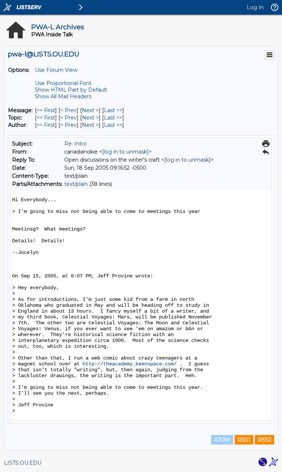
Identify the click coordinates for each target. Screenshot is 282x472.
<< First (46, 110)
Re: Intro (75, 143)
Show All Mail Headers (63, 96)
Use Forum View (56, 70)
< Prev (68, 110)
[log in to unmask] (125, 151)
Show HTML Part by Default (71, 89)
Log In (255, 7)
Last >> (113, 110)
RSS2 (264, 439)
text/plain (76, 184)
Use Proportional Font (63, 83)
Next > (90, 110)
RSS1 (244, 439)
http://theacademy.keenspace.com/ (130, 364)
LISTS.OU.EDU (22, 463)
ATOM (222, 439)
